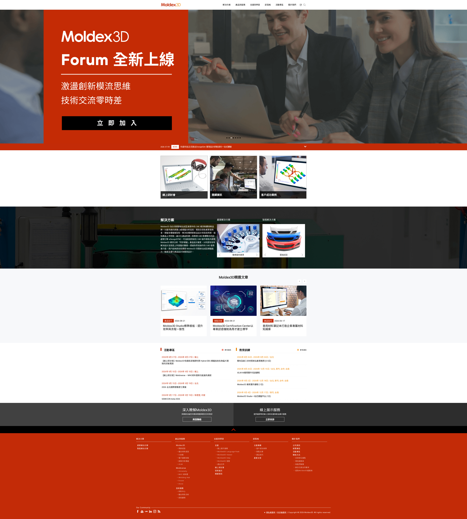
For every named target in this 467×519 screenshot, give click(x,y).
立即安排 (270, 419)
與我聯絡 (197, 419)
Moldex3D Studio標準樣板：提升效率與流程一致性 (183, 327)
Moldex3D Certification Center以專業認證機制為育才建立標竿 (233, 327)
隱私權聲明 (270, 512)
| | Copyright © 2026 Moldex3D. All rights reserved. (298, 512)
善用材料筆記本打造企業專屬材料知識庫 (283, 327)
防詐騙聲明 (281, 512)
